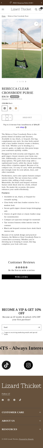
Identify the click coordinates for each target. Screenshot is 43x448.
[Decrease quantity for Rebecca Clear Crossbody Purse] (3, 117)
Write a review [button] (21, 277)
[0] (39, 9)
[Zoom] (36, 24)
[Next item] (26, 82)
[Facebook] (4, 400)
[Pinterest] (16, 400)
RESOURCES (9, 429)
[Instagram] (10, 400)
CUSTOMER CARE (13, 412)
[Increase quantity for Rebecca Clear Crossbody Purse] (10, 117)
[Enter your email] (38, 327)
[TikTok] (21, 399)
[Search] (36, 9)
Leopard (10, 108)
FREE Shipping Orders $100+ (23, 3)
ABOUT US (8, 420)
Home (4, 16)
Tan (16, 108)
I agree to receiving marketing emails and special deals (20, 333)
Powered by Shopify (26, 439)
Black (5, 108)
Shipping (5, 99)
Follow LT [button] (6, 394)
